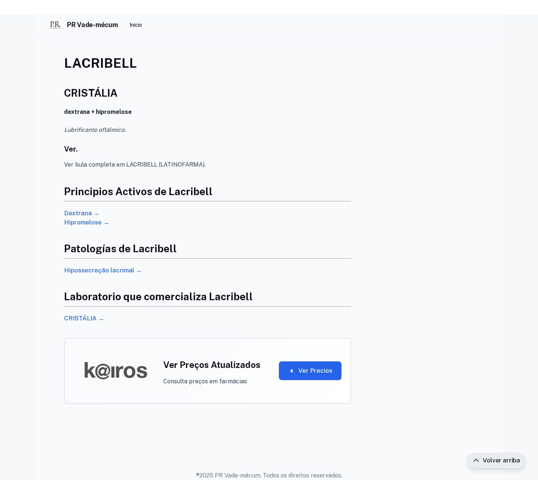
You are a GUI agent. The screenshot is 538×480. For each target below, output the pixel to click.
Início (136, 25)
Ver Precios (315, 370)
